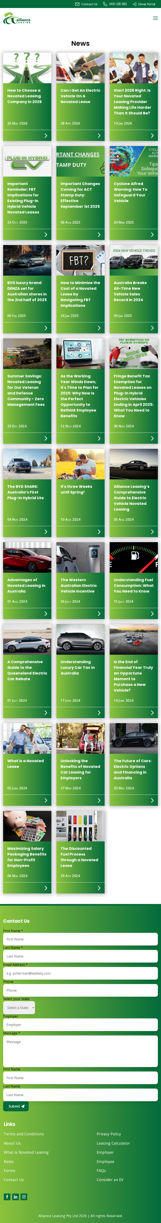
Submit (14, 1106)
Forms (9, 1170)
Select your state (16, 999)
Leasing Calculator (113, 1143)
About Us (12, 1143)
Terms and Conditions (24, 1134)
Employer (10, 1016)
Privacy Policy (109, 1134)
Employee (105, 1161)
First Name (13, 931)
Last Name (13, 947)
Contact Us (14, 1179)
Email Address (15, 965)
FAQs (101, 1170)
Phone (8, 982)
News (9, 1161)
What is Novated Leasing (26, 1152)
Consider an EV (110, 1179)
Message (11, 1033)
